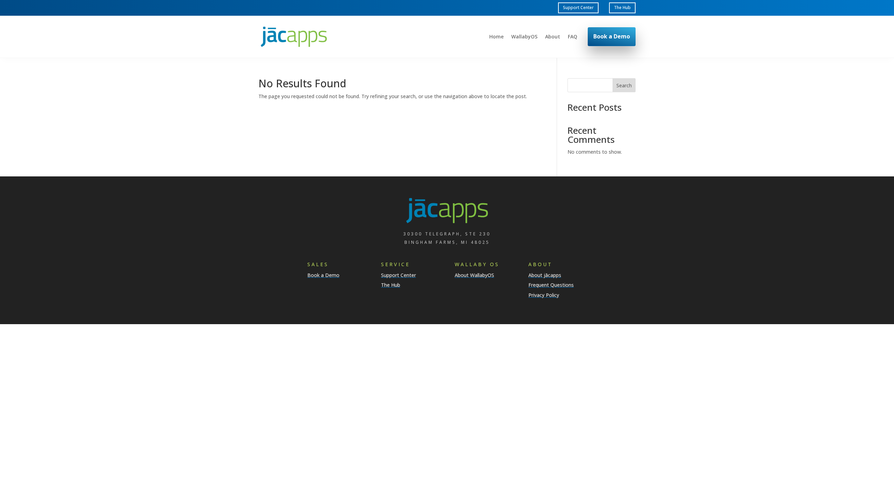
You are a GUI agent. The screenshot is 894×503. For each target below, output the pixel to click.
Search (624, 85)
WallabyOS (524, 37)
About (552, 37)
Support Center (578, 7)
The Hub (622, 7)
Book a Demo (611, 36)
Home (496, 37)
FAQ (572, 37)
